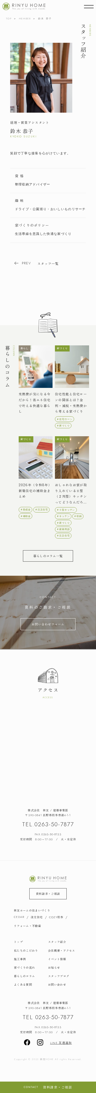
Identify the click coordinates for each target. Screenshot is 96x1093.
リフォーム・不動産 (27, 926)
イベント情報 (57, 959)
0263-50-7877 (54, 824)
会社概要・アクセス (61, 950)
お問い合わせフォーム (47, 624)
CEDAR (19, 917)
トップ (18, 942)
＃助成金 (25, 509)
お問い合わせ (57, 984)
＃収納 (78, 516)
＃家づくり (63, 425)
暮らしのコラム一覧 (48, 556)
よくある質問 (23, 984)
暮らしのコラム (24, 976)
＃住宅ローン (64, 419)
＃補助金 (25, 516)
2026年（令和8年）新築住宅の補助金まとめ (35, 490)
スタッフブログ (58, 976)
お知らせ (54, 967)
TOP (9, 18)
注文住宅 (37, 917)
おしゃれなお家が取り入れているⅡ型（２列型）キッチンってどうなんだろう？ (71, 493)
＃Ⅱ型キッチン (66, 510)
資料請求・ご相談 (48, 894)
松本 (56, 917)
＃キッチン (63, 516)
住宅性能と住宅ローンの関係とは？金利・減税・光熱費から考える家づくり (71, 403)
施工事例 (20, 959)
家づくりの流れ (24, 967)
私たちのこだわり (26, 950)
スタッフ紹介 (57, 942)
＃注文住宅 (41, 509)
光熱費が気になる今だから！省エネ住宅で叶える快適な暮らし (35, 403)
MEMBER (25, 18)
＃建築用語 (63, 529)
